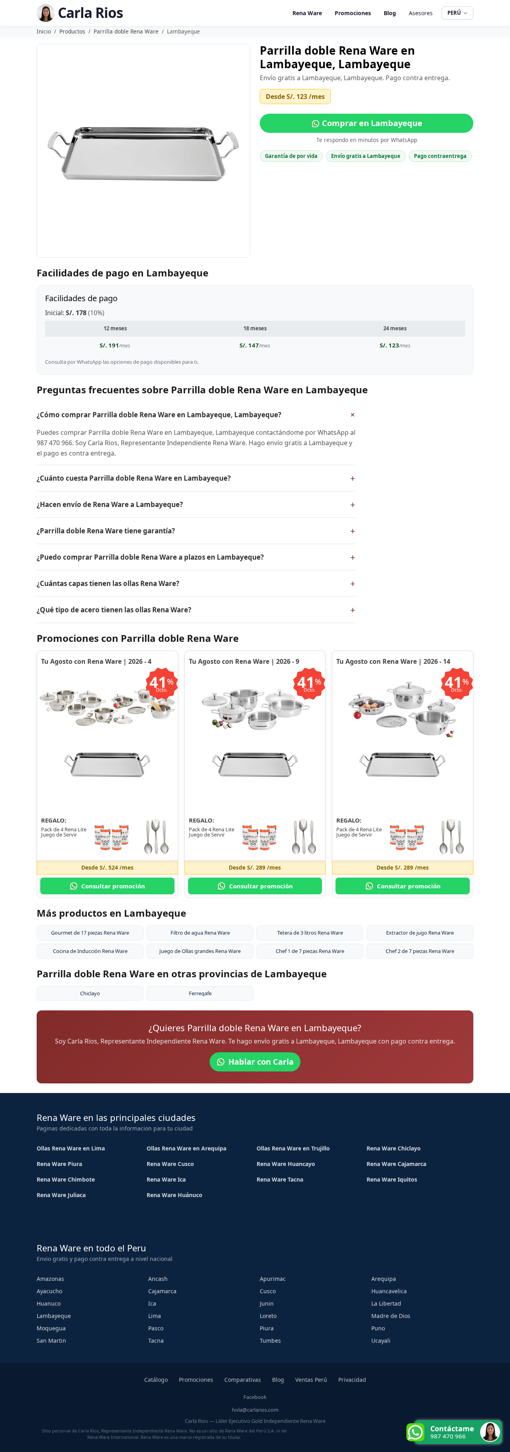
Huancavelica (389, 1291)
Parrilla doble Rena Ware (126, 31)
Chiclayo (90, 993)
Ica (152, 1303)
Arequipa (383, 1278)
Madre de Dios (390, 1316)
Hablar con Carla (261, 1061)
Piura (267, 1328)
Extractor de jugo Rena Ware (420, 932)
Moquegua (51, 1328)
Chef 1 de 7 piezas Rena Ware (310, 951)
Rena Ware (307, 13)
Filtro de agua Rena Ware (200, 932)
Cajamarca (162, 1291)
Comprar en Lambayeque (371, 123)
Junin (267, 1303)
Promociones (353, 13)
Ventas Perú (311, 1379)
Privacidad (352, 1379)
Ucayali (380, 1340)
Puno (378, 1328)
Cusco (268, 1291)
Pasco (155, 1328)
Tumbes (270, 1340)
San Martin (51, 1340)
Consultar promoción (113, 886)
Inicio (44, 31)
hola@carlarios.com (255, 1409)
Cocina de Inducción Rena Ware (90, 951)
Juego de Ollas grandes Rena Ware (200, 951)
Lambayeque (54, 1316)
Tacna (156, 1340)
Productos (72, 31)
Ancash (158, 1278)
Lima (154, 1316)
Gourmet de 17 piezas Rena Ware (90, 932)
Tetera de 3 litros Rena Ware (310, 932)
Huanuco (49, 1303)
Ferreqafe (200, 993)
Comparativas (242, 1379)
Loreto (268, 1316)
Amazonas (50, 1278)
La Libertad (386, 1303)
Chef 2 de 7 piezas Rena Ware (420, 951)
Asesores (421, 13)
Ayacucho (49, 1291)
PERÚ (454, 12)
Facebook (255, 1397)
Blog (390, 13)
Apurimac (273, 1278)
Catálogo (156, 1379)
